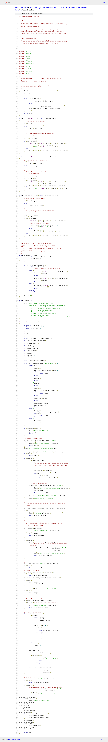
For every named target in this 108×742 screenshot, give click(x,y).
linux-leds (53, 8)
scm (26, 8)
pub (22, 8)
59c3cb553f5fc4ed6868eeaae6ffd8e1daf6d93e (73, 8)
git (40, 8)
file (47, 13)
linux (30, 8)
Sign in (104, 2)
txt (101, 739)
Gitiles (9, 739)
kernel (17, 8)
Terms (18, 739)
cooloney (46, 8)
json (105, 739)
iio (21, 10)
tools (17, 10)
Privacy (14, 739)
